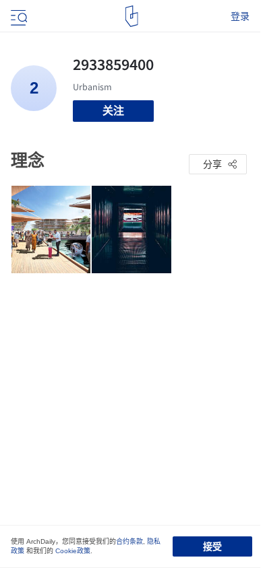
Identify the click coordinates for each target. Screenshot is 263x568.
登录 (240, 16)
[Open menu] (17, 16)
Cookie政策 (72, 551)
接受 (212, 546)
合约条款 (129, 541)
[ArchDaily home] (131, 16)
